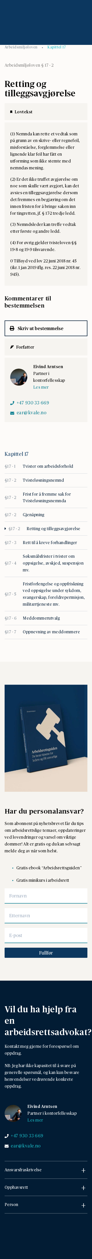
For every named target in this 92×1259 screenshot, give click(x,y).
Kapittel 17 (57, 47)
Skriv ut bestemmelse (40, 328)
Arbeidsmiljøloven (21, 47)
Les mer (41, 387)
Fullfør (46, 953)
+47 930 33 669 (33, 402)
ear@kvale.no (31, 412)
